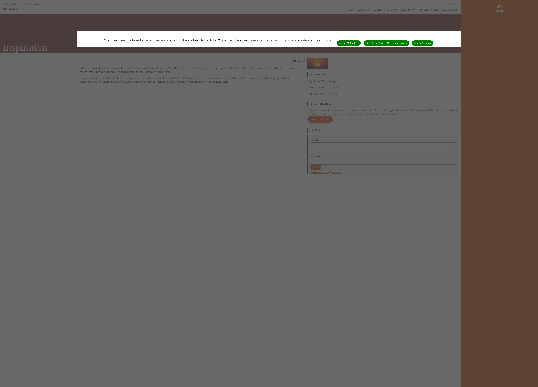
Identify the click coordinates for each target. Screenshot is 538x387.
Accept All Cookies (348, 43)
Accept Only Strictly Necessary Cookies (386, 43)
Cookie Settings (422, 43)
